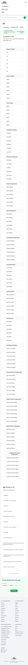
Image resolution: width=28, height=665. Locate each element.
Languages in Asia (5, 633)
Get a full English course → (20, 32)
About (16, 628)
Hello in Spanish (4, 635)
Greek (2, 602)
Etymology (5, 9)
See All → (3, 621)
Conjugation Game (19, 632)
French (2, 617)
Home (16, 626)
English (11, 585)
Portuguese (3, 615)
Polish (16, 619)
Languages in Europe (5, 632)
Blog (3, 12)
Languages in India (5, 630)
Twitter (4, 651)
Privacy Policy (18, 635)
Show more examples (14, 573)
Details (22, 27)
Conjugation (5, 6)
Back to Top (14, 590)
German (3, 619)
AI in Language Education (6, 626)
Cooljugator (4, 585)
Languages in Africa (5, 628)
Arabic (2, 606)
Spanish (3, 610)
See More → (4, 644)
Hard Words (3, 639)
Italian (16, 608)
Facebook (5, 650)
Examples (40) (14, 27)
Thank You (3, 641)
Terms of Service (19, 633)
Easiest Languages (5, 637)
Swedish (17, 615)
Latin (16, 604)
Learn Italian (3, 642)
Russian (2, 604)
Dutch (2, 613)
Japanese (3, 608)
